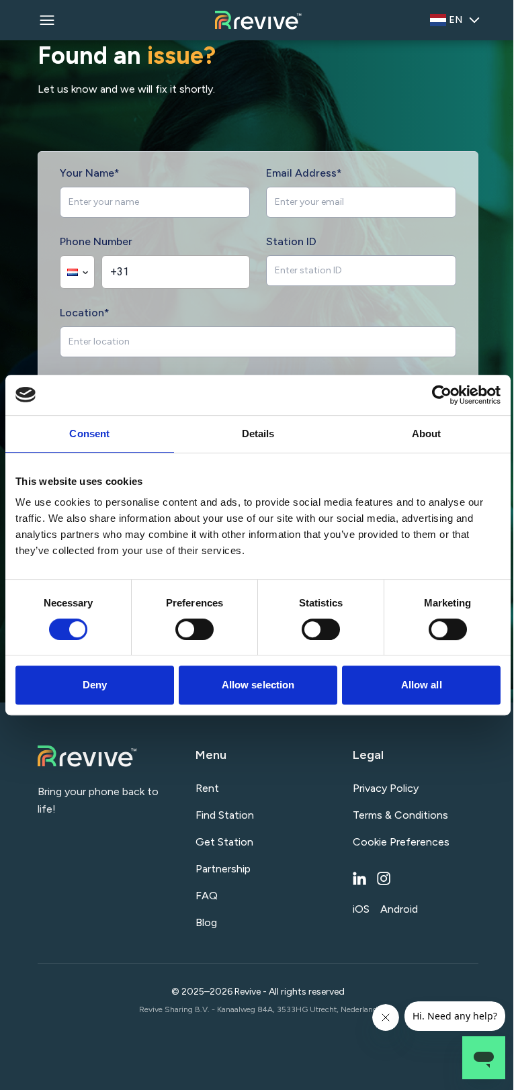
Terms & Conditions (400, 815)
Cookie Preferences (401, 841)
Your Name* (90, 173)
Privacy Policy (386, 788)
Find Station (225, 815)
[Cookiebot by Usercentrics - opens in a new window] (442, 395)
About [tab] (426, 433)
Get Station (224, 841)
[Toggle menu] (47, 20)
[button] (77, 272)
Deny (95, 684)
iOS (361, 909)
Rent (207, 788)
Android (399, 909)
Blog (206, 922)
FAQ (207, 895)
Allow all (421, 684)
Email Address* (304, 173)
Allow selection (258, 684)
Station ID (291, 241)
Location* (85, 312)
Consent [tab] (89, 433)
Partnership (223, 868)
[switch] (194, 629)
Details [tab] (258, 433)
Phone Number (96, 241)
